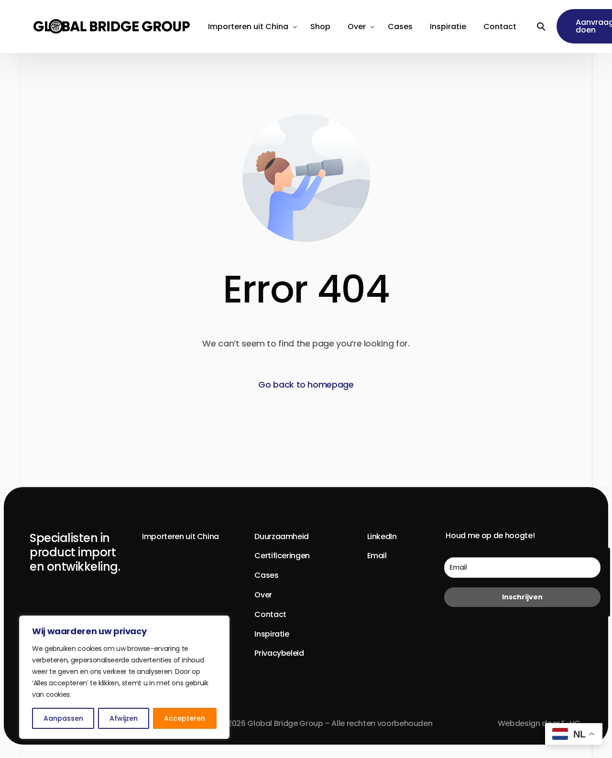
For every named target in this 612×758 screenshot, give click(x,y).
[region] (124, 677)
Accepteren (184, 718)
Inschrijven (522, 597)
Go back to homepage (305, 384)
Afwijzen (123, 718)
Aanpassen (63, 718)
